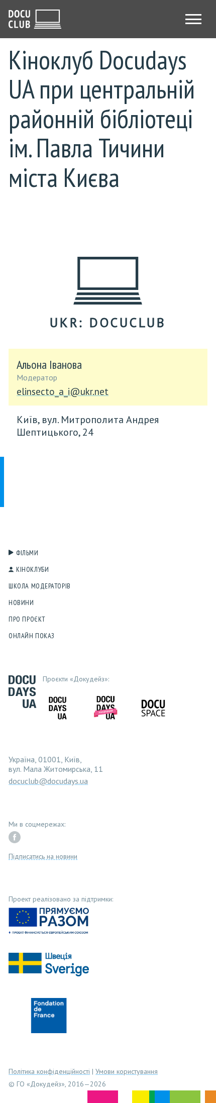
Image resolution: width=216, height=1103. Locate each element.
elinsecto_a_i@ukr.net (63, 391)
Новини (21, 602)
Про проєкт (27, 619)
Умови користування (126, 1071)
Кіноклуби (32, 569)
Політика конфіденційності (49, 1071)
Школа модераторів (40, 585)
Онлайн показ (32, 635)
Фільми (27, 552)
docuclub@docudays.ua (48, 781)
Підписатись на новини (43, 856)
